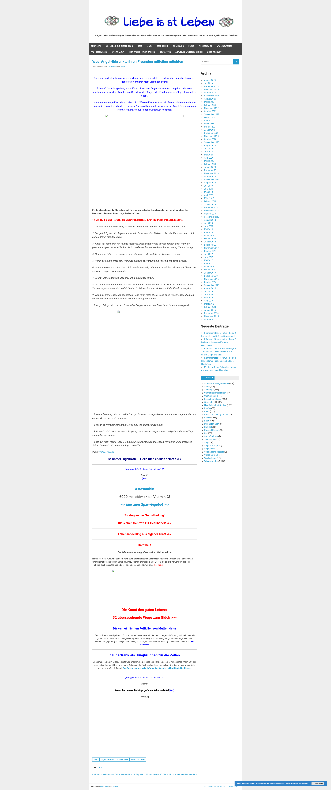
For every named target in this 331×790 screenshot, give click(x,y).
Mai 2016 (208, 297)
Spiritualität (118, 52)
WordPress (104, 787)
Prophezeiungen (99, 52)
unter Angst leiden (138, 759)
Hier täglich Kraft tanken (142, 52)
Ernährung (178, 46)
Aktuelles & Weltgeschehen (189, 52)
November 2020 (211, 136)
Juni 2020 (208, 151)
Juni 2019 (208, 189)
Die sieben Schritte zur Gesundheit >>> (144, 523)
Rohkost (208, 427)
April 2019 (208, 195)
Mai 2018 (208, 229)
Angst (95, 759)
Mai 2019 (208, 192)
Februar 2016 (210, 307)
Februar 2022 (210, 117)
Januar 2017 (210, 273)
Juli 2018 (208, 223)
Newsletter (165, 52)
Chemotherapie (211, 396)
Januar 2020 (210, 167)
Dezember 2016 (211, 276)
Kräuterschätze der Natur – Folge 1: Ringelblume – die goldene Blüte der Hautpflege (218, 361)
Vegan (207, 442)
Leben (149, 46)
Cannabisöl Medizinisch (215, 393)
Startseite (96, 46)
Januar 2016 (210, 310)
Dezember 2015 (211, 313)
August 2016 (210, 288)
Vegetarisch (209, 448)
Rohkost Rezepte (212, 430)
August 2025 (210, 99)
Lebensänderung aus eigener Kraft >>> (144, 534)
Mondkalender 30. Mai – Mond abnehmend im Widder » (171, 774)
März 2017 (209, 266)
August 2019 (210, 182)
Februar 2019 (210, 201)
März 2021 (209, 123)
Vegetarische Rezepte (214, 452)
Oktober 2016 (210, 282)
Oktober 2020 (210, 139)
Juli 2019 (208, 186)
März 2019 (209, 198)
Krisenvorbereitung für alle (216, 414)
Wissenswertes (224, 46)
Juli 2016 (208, 291)
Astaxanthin (144, 489)
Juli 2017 (208, 254)
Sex (206, 433)
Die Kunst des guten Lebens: (145, 610)
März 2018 (209, 235)
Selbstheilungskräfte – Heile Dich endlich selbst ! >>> (144, 459)
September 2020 (211, 142)
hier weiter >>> (160, 565)
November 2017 (211, 248)
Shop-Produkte (215, 52)
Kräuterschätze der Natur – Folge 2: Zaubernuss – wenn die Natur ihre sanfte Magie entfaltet (218, 351)
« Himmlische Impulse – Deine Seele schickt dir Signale (117, 774)
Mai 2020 (208, 155)
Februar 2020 (210, 164)
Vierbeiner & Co (211, 455)
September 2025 (211, 95)
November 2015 (211, 316)
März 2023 (209, 102)
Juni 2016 (208, 294)
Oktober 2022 (210, 111)
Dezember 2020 (211, 133)
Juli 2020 (208, 148)
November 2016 (211, 279)
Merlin (115, 787)
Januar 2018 (210, 242)
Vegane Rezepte (211, 445)
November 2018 (211, 210)
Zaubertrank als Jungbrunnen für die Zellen (144, 655)
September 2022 (211, 114)
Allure (123, 67)
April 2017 (208, 263)
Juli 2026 (208, 83)
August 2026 (210, 80)
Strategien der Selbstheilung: (144, 515)
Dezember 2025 (211, 86)
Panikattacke (122, 759)
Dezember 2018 (211, 207)
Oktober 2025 (210, 92)
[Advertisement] (144, 187)
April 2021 (208, 120)
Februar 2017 (210, 269)
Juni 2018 (208, 226)
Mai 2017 (208, 260)
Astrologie (208, 389)
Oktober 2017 (210, 251)
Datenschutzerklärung (214, 787)
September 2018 (211, 217)
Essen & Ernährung (212, 399)
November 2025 (211, 89)
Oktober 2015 (210, 319)
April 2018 (208, 232)
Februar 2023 (210, 105)
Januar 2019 (210, 204)
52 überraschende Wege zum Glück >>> (144, 617)
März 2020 (209, 161)
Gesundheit (162, 46)
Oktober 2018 (210, 214)
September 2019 (211, 179)
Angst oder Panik (108, 759)
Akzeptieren (318, 783)
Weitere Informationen (301, 784)
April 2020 (208, 158)
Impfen (207, 408)
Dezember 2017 (211, 245)
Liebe (139, 46)
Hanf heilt (144, 545)
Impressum (233, 787)
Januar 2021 (210, 130)
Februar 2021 (210, 127)
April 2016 (208, 301)
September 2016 (211, 285)
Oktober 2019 (210, 176)
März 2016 (209, 304)
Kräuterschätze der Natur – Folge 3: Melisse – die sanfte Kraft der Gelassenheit (218, 342)
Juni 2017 (208, 257)
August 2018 (210, 220)
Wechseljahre (205, 46)
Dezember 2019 (211, 170)
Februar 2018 (210, 238)
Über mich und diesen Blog (119, 46)
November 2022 (211, 108)
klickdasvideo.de (106, 452)
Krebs (191, 46)
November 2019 (211, 173)
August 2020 (210, 145)
